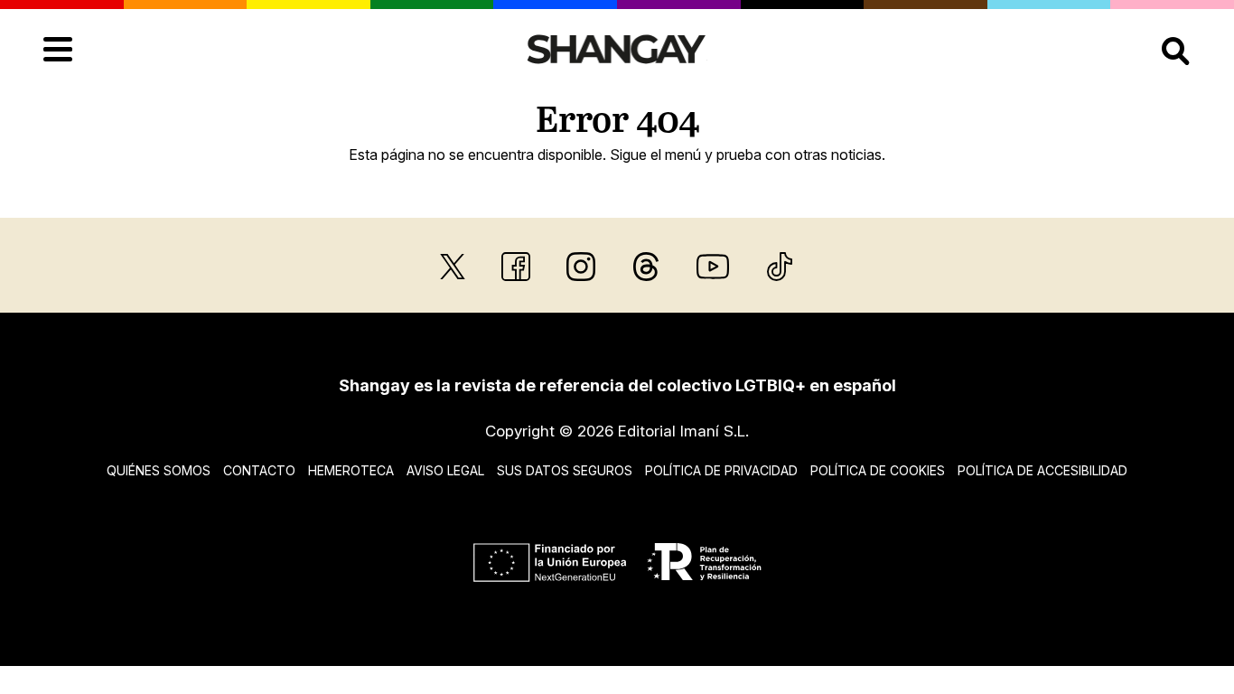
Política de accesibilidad (1042, 470)
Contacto (259, 470)
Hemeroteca (351, 470)
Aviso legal (445, 470)
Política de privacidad (721, 470)
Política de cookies (877, 470)
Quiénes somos (158, 470)
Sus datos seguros (564, 470)
